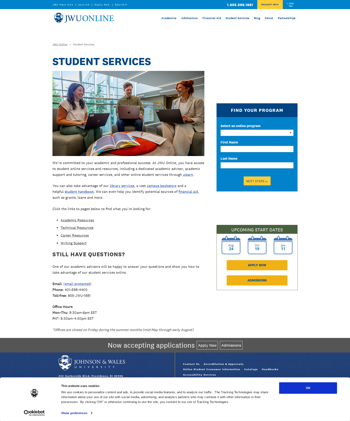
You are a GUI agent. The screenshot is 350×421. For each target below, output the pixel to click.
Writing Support (73, 243)
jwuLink (84, 4)
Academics (169, 18)
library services (122, 185)
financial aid (188, 191)
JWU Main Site (62, 4)
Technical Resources (77, 227)
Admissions (189, 18)
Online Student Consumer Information (211, 369)
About (269, 18)
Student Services (237, 18)
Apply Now (102, 4)
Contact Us (191, 364)
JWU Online (83, 18)
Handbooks (270, 369)
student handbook (79, 191)
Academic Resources (77, 220)
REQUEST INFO (270, 4)
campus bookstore (161, 185)
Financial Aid (212, 18)
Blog (257, 18)
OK (308, 388)
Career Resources (75, 235)
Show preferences (74, 413)
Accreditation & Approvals (224, 364)
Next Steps (257, 181)
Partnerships (287, 18)
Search (120, 4)
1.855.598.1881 (240, 4)
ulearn (188, 174)
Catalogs (251, 369)
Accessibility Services (199, 374)
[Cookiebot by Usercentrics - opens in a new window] (34, 413)
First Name (230, 142)
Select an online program (242, 126)
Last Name (230, 158)
